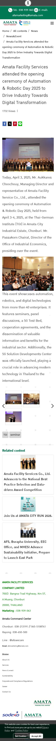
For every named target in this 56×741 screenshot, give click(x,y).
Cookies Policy (21, 730)
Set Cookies (20, 736)
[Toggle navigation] (52, 23)
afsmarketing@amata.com (27, 15)
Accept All (36, 736)
